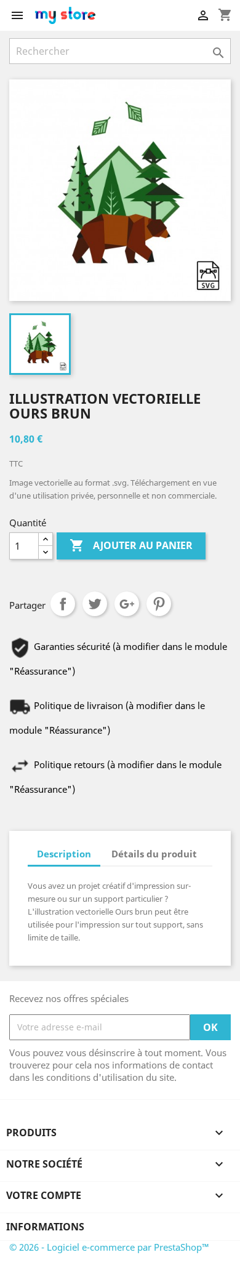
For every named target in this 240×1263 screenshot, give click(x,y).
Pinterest (158, 603)
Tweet (94, 603)
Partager (62, 603)
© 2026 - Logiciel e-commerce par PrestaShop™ (109, 1247)
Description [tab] (64, 854)
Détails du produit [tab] (154, 854)
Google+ (126, 603)
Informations (45, 1226)
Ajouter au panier (131, 545)
